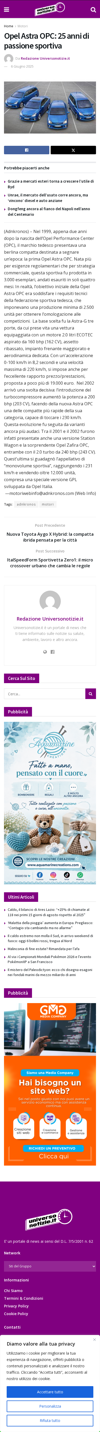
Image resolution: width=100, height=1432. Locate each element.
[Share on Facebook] (26, 150)
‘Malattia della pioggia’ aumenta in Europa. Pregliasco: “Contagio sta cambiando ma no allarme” (50, 925)
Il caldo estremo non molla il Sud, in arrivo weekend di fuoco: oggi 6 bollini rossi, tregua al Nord (50, 938)
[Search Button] (93, 9)
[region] (50, 1383)
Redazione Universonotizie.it (45, 58)
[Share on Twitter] (73, 150)
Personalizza (50, 1406)
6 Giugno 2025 (22, 66)
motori (48, 504)
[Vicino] (94, 1339)
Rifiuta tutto (50, 1420)
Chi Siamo (13, 1290)
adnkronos (26, 504)
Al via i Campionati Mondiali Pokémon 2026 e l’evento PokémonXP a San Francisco (49, 959)
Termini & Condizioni (23, 1298)
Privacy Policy (16, 1305)
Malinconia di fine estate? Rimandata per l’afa (43, 948)
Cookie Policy (16, 1313)
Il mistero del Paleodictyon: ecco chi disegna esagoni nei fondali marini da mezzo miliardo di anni (50, 972)
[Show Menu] (6, 9)
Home (8, 26)
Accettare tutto (50, 1391)
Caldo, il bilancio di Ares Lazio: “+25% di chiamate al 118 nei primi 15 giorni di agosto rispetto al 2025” (48, 912)
